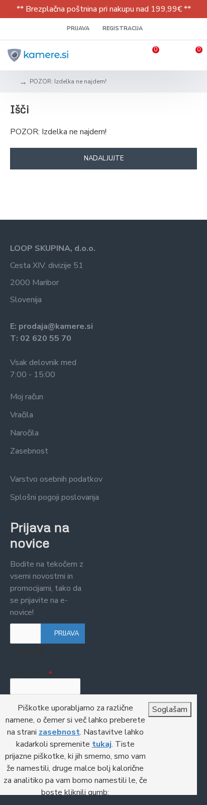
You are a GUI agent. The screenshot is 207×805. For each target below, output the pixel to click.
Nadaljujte (104, 158)
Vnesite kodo (28, 673)
